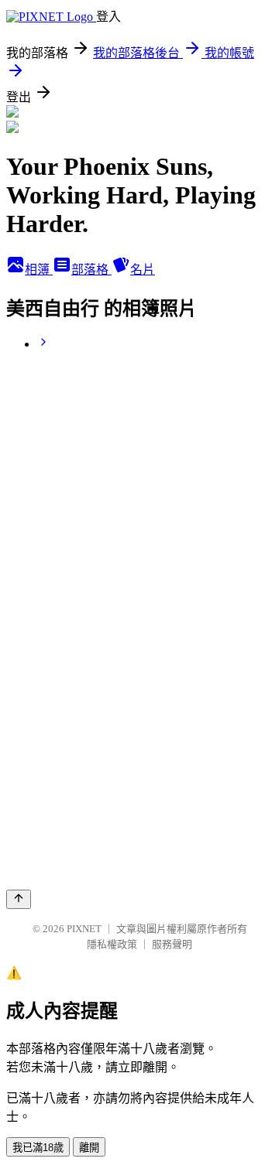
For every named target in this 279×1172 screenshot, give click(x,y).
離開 (89, 1147)
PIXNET (84, 929)
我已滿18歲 (38, 1147)
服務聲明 (172, 944)
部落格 (91, 269)
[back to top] (18, 899)
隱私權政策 (112, 944)
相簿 (39, 269)
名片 (142, 269)
